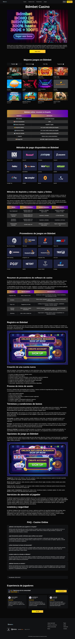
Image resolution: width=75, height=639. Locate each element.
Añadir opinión (61, 591)
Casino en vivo (29, 64)
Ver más (37, 611)
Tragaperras (59, 64)
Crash (44, 64)
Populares (13, 64)
